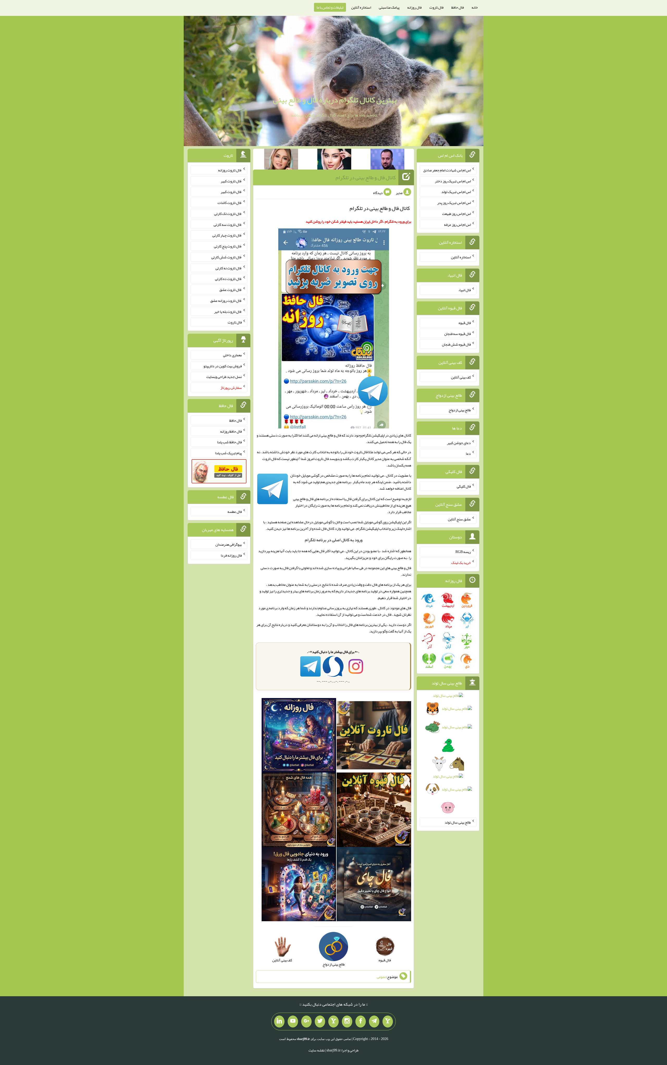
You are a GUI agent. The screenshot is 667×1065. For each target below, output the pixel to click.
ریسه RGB (463, 551)
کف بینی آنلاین (461, 377)
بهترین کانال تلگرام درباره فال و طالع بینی (335, 100)
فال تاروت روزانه (230, 170)
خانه (475, 7)
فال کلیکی (464, 486)
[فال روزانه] (299, 736)
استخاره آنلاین (361, 7)
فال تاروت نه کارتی (228, 267)
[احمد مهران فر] (387, 160)
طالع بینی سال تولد (458, 822)
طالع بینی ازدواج (460, 410)
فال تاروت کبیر (231, 180)
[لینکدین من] (279, 1021)
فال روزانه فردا (231, 555)
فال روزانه (414, 7)
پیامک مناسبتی (389, 7)
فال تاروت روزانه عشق (226, 300)
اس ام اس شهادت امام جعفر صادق (447, 170)
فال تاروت (436, 7)
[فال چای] (374, 885)
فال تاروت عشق (230, 289)
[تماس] (333, 1021)
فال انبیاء (464, 290)
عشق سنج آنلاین (459, 518)
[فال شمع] (299, 810)
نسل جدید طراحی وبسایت (224, 376)
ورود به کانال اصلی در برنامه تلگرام (333, 539)
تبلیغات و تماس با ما (330, 7)
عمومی (381, 976)
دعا (468, 453)
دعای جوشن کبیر (459, 442)
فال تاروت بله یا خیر (228, 311)
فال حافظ (457, 7)
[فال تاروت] (374, 736)
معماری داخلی (232, 355)
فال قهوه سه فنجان (457, 333)
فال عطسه (234, 511)
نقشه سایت (316, 1050)
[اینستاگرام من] (347, 1021)
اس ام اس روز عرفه (457, 224)
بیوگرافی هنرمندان (228, 544)
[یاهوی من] (387, 1021)
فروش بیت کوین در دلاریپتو (222, 365)
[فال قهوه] (374, 810)
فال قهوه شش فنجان (456, 344)
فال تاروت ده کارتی (228, 278)
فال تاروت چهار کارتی (227, 235)
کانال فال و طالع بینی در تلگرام (366, 177)
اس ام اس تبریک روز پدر (454, 202)
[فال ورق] (299, 885)
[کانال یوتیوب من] (293, 1021)
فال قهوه (465, 322)
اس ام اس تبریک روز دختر (453, 180)
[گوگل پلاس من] (306, 1021)
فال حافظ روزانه (231, 431)
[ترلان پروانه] (334, 160)
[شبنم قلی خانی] (281, 160)
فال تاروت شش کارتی (226, 257)
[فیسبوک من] (360, 1021)
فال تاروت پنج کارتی (228, 246)
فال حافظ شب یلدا (229, 442)
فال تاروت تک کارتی (228, 213)
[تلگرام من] (374, 1021)
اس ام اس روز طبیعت (456, 213)
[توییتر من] (320, 1021)
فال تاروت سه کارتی (228, 224)
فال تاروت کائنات (230, 202)
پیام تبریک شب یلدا (228, 453)
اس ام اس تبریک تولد (456, 191)
